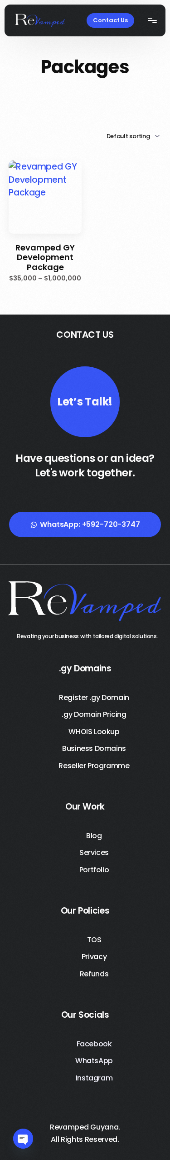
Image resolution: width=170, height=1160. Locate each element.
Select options (45, 226)
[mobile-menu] (150, 20)
